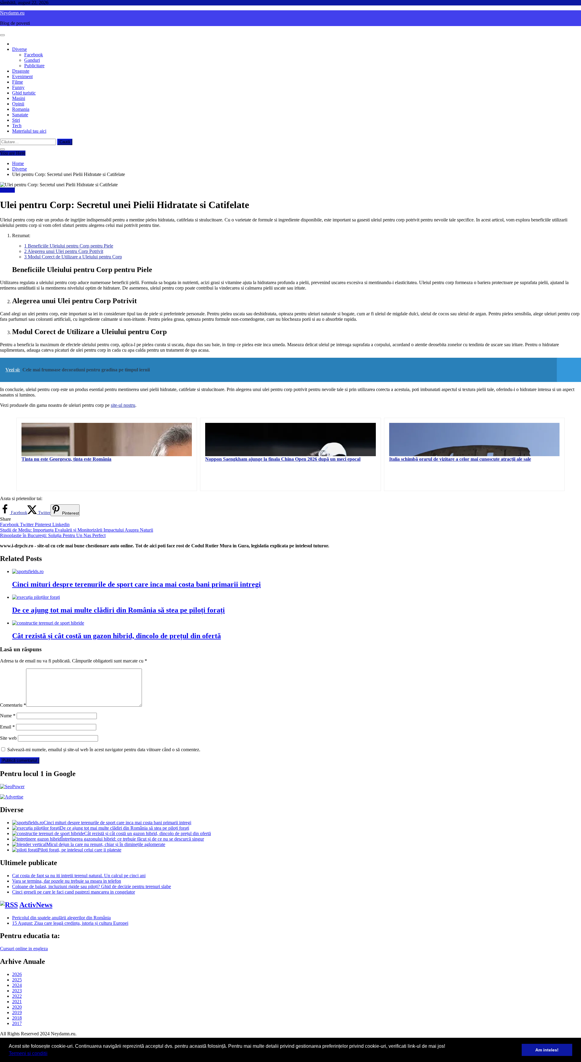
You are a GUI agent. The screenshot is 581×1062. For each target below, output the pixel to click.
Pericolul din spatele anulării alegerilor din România (61, 917)
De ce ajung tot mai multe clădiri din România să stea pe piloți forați (118, 610)
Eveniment (22, 76)
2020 (17, 1007)
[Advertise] (11, 796)
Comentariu (13, 705)
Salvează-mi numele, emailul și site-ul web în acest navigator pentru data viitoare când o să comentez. (103, 749)
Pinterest (43, 524)
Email (7, 726)
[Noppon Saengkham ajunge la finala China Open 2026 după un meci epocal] (290, 439)
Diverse (19, 49)
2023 (17, 990)
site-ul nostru (123, 405)
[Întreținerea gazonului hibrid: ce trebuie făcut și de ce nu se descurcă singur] (36, 838)
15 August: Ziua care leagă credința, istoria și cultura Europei (70, 923)
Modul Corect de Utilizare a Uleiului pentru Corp (73, 256)
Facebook (33, 54)
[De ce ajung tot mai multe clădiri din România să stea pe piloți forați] (36, 828)
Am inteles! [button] (547, 1049)
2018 (17, 1018)
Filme (17, 82)
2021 (17, 1001)
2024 (17, 985)
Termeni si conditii (28, 1053)
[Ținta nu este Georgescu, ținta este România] (107, 439)
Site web (8, 738)
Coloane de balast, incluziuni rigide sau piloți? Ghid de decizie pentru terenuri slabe (91, 886)
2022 (17, 996)
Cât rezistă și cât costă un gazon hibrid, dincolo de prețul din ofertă (116, 636)
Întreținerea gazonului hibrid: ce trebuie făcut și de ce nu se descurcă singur (132, 838)
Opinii (18, 103)
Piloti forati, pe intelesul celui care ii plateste (79, 849)
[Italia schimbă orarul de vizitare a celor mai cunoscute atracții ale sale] (474, 439)
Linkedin (61, 524)
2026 (17, 974)
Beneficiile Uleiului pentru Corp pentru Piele (68, 245)
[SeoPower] (12, 786)
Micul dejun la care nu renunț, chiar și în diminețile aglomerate (105, 844)
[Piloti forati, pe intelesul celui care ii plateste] (25, 849)
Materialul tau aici (29, 131)
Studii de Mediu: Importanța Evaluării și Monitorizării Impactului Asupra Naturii (76, 530)
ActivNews (35, 905)
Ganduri (32, 60)
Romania (20, 109)
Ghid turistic (24, 92)
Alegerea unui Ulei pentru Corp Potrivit (63, 251)
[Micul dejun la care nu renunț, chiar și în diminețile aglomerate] (29, 844)
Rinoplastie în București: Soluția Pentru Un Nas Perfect (53, 535)
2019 (17, 1012)
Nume (7, 715)
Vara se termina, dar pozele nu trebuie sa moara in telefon (66, 881)
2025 (17, 979)
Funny (18, 87)
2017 (17, 1023)
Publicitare (34, 65)
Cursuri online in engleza (24, 948)
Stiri (16, 120)
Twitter (27, 524)
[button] (50, 1054)
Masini (18, 98)
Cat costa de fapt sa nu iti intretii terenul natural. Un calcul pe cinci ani (79, 875)
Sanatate (20, 114)
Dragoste (20, 71)
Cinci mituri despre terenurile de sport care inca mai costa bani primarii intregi (136, 584)
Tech (16, 125)
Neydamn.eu (12, 12)
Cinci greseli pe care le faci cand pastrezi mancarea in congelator (73, 891)
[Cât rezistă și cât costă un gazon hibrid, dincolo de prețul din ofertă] (48, 833)
